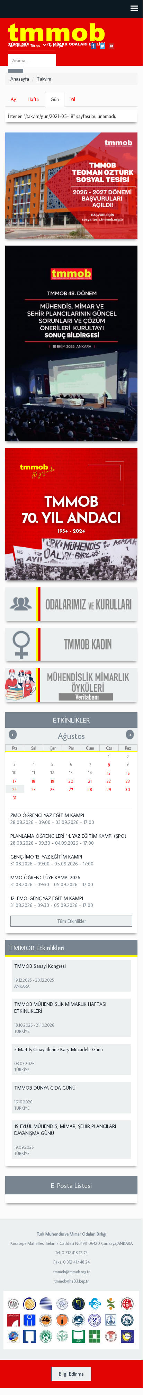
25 (34, 789)
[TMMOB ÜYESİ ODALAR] (71, 604)
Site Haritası (18, 45)
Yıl (73, 99)
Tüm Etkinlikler (71, 921)
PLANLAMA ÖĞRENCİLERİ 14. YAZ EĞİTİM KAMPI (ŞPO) (68, 836)
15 (108, 773)
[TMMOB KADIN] (71, 644)
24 (14, 789)
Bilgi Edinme (71, 1374)
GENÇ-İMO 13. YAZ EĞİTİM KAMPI (46, 857)
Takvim (44, 79)
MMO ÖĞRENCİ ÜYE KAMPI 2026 (45, 877)
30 (127, 789)
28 (90, 789)
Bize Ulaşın (54, 45)
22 (109, 781)
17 (14, 781)
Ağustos (71, 736)
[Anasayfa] (56, 35)
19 (52, 781)
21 (90, 781)
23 (128, 781)
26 (52, 789)
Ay (13, 99)
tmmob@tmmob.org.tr (71, 1271)
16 (127, 773)
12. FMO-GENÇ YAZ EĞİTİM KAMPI (46, 898)
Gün (57, 101)
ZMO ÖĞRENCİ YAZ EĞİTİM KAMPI (47, 815)
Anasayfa (19, 79)
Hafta (33, 99)
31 (14, 797)
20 (71, 781)
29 (109, 789)
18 (33, 781)
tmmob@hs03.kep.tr (71, 1281)
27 (71, 789)
